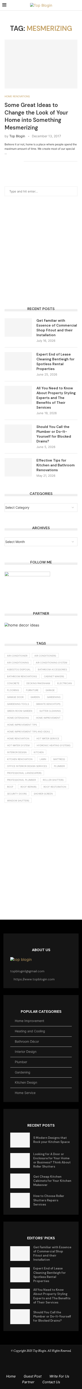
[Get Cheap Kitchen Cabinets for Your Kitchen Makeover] (20, 1181)
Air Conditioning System (51, 662)
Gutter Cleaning (50, 710)
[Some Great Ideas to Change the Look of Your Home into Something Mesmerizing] (41, 64)
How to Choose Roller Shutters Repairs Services (48, 1200)
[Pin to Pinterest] (15, 161)
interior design (17, 752)
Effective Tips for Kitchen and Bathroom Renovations (55, 465)
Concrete (13, 683)
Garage (50, 690)
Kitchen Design (26, 1082)
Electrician (64, 683)
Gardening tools (18, 704)
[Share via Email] (20, 161)
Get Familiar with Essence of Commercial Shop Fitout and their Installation (56, 327)
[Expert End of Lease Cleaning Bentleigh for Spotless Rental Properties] (18, 361)
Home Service (25, 1093)
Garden (35, 697)
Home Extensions (18, 717)
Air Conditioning (18, 662)
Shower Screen (43, 793)
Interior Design (25, 1051)
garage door (15, 697)
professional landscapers (24, 773)
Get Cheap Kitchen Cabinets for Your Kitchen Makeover (52, 1181)
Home (11, 1376)
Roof (10, 786)
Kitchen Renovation (20, 759)
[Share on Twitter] (10, 161)
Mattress (59, 759)
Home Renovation (18, 738)
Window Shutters (18, 800)
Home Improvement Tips (22, 724)
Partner (28, 1382)
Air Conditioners (45, 655)
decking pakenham (38, 683)
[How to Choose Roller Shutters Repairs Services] (20, 1200)
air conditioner (17, 655)
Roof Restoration (55, 786)
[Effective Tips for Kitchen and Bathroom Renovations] (18, 467)
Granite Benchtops (48, 704)
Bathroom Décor (27, 1041)
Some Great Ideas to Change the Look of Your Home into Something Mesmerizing (36, 116)
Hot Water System (18, 745)
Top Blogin (17, 136)
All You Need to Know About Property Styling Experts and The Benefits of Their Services (56, 398)
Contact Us (51, 1382)
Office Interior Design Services (27, 766)
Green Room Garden (19, 710)
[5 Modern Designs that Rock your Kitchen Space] (20, 1140)
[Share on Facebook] (6, 161)
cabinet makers (54, 676)
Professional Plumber (21, 779)
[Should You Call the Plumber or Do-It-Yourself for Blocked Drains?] (18, 434)
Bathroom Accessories (52, 669)
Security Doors (17, 793)
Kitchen (39, 752)
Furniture (32, 690)
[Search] (77, 5)
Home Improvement (48, 717)
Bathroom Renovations (22, 676)
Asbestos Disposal (19, 669)
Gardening (53, 697)
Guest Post (32, 1376)
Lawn (43, 759)
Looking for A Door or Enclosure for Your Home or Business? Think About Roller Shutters (52, 1160)
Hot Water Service (47, 738)
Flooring (13, 690)
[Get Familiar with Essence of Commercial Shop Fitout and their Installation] (18, 327)
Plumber (59, 766)
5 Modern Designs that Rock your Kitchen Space (51, 1140)
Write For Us (59, 1376)
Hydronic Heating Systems (53, 745)
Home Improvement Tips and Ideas (28, 731)
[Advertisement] (41, 251)
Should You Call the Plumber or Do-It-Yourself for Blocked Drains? (53, 434)
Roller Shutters (53, 779)
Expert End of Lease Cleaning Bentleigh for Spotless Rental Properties (55, 361)
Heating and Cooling (30, 1031)
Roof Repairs (28, 786)
